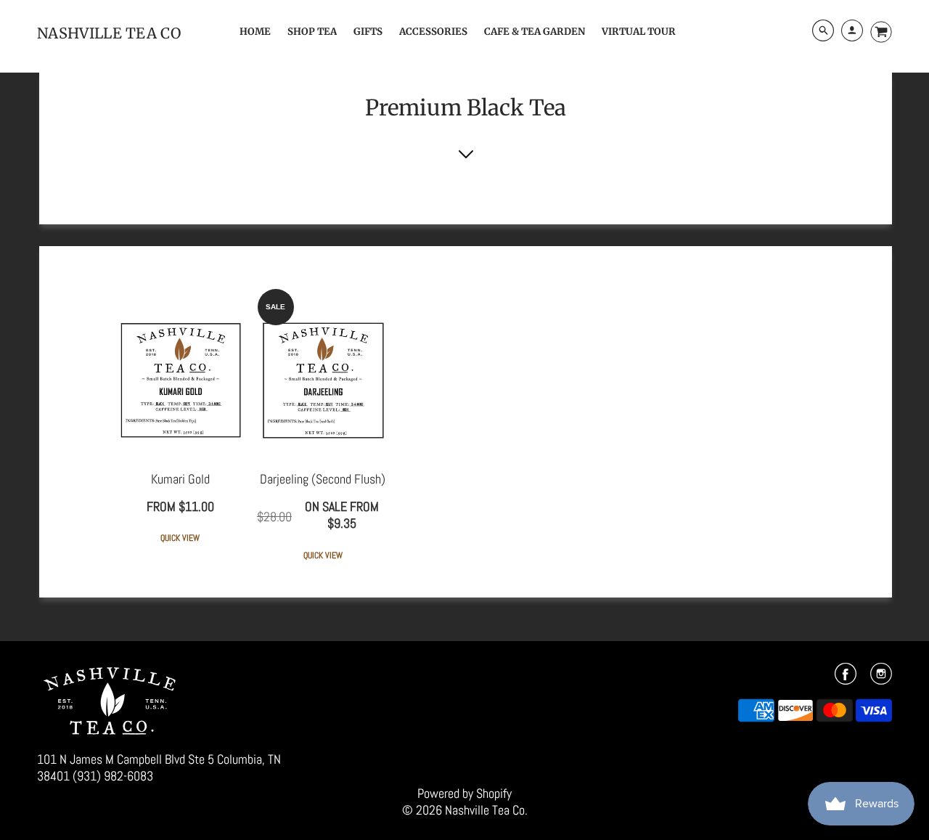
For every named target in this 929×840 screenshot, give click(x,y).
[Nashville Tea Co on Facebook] (845, 678)
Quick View (180, 538)
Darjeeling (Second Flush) (322, 478)
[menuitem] (255, 31)
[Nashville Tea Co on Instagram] (881, 678)
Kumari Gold (180, 478)
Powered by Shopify (464, 793)
